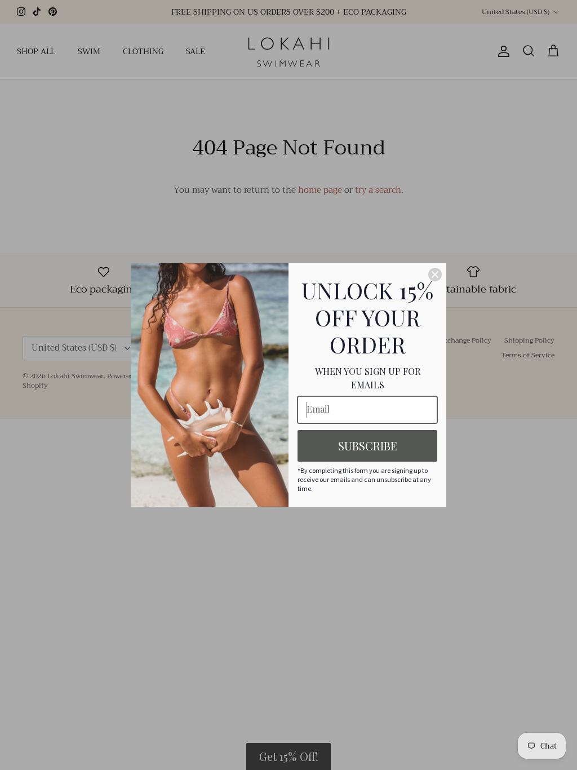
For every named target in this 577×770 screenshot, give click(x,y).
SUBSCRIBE (367, 445)
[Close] (435, 274)
